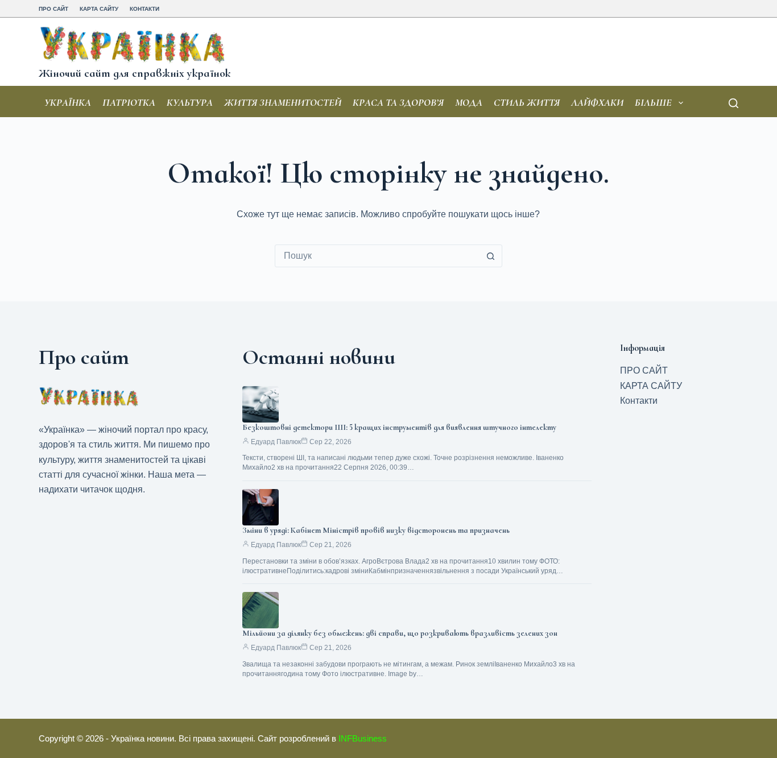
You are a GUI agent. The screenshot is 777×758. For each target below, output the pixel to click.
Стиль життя (527, 102)
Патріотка (128, 102)
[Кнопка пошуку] (491, 256)
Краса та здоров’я (398, 102)
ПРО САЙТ (53, 9)
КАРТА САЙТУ (99, 9)
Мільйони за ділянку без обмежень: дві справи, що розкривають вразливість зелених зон (399, 633)
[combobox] (377, 256)
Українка (67, 102)
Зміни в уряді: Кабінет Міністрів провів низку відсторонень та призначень (376, 530)
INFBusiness (362, 738)
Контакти (144, 9)
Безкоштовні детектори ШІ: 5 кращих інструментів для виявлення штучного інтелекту (399, 427)
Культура (190, 102)
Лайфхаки (597, 102)
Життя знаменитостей (282, 102)
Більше (653, 102)
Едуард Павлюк (276, 442)
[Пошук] (733, 103)
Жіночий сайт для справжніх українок (134, 73)
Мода (468, 102)
